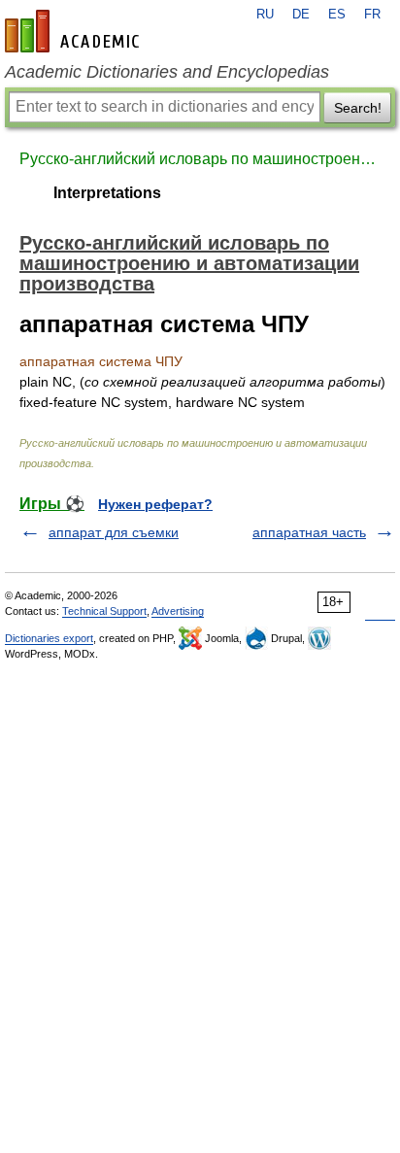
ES (337, 14)
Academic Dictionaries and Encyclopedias (167, 72)
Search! (358, 108)
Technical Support (104, 611)
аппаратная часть (309, 532)
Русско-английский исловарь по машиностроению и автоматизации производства (200, 159)
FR (372, 14)
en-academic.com (75, 31)
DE (301, 14)
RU (265, 14)
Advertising (177, 611)
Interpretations (107, 193)
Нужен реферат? (155, 504)
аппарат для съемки (114, 532)
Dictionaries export (49, 638)
